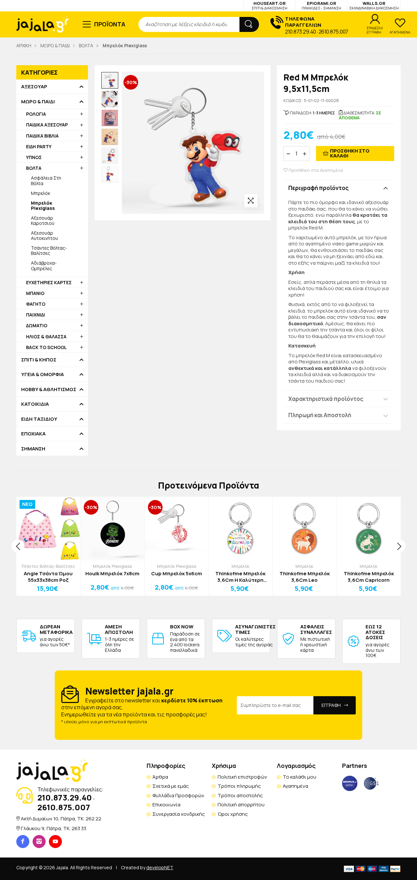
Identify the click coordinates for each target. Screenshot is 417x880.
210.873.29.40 (300, 31)
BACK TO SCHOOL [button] (46, 347)
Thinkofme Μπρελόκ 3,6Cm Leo (305, 576)
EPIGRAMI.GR (321, 5)
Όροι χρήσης (233, 814)
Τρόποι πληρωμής (239, 786)
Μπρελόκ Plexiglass (112, 566)
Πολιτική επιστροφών (242, 776)
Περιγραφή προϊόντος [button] (318, 188)
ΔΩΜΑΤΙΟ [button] (36, 325)
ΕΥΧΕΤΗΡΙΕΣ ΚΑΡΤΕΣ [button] (49, 282)
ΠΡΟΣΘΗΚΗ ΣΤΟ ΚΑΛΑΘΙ (349, 153)
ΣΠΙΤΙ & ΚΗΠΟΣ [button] (38, 360)
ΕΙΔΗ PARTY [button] (38, 146)
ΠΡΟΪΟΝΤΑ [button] (110, 24)
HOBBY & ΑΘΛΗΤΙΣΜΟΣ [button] (48, 389)
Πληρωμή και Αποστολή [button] (319, 415)
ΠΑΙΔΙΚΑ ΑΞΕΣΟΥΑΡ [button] (47, 125)
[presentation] (17, 545)
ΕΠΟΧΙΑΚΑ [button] (33, 434)
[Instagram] (39, 841)
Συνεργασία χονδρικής (178, 814)
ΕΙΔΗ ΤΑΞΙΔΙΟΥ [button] (39, 419)
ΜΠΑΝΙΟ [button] (35, 293)
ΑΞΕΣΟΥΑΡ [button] (34, 86)
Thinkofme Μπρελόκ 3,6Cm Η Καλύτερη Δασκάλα (240, 576)
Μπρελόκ (40, 193)
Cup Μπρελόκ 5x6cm (176, 573)
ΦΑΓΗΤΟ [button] (35, 304)
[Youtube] (55, 841)
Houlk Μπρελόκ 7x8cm (112, 573)
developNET (159, 867)
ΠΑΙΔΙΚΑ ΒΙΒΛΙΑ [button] (42, 136)
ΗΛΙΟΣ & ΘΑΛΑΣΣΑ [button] (46, 336)
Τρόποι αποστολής (240, 795)
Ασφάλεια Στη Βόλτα (46, 180)
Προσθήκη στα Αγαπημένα (315, 170)
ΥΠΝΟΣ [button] (34, 157)
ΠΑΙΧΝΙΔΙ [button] (35, 315)
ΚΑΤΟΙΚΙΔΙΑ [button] (35, 404)
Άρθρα (160, 776)
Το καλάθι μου (299, 776)
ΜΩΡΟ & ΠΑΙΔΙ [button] (38, 101)
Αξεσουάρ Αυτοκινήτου (44, 235)
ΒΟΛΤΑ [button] (33, 168)
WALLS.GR (374, 5)
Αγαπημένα (295, 786)
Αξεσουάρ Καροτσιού (42, 220)
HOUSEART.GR (269, 5)
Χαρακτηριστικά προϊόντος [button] (325, 399)
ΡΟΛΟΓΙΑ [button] (36, 114)
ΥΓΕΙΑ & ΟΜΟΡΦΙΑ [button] (42, 374)
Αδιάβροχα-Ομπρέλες (44, 265)
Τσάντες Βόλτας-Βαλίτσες (49, 250)
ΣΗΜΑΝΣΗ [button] (33, 449)
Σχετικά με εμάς (170, 786)
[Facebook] (22, 841)
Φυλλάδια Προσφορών (178, 795)
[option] (110, 80)
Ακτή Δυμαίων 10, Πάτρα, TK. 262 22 (61, 818)
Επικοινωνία (166, 804)
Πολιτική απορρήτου (241, 804)
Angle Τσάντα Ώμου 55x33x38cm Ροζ (48, 576)
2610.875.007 (333, 31)
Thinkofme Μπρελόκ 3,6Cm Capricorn (369, 576)
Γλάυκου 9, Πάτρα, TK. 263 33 (53, 828)
